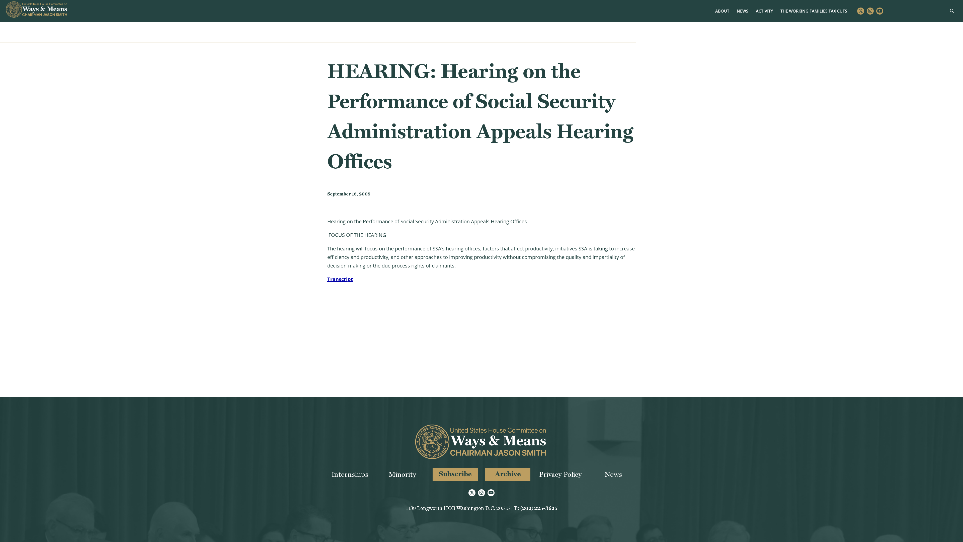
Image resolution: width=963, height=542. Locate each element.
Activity (764, 11)
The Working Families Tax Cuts (813, 11)
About (722, 11)
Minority (402, 474)
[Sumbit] (951, 11)
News (742, 11)
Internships (350, 474)
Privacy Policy (560, 474)
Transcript (340, 279)
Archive (508, 474)
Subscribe (455, 474)
